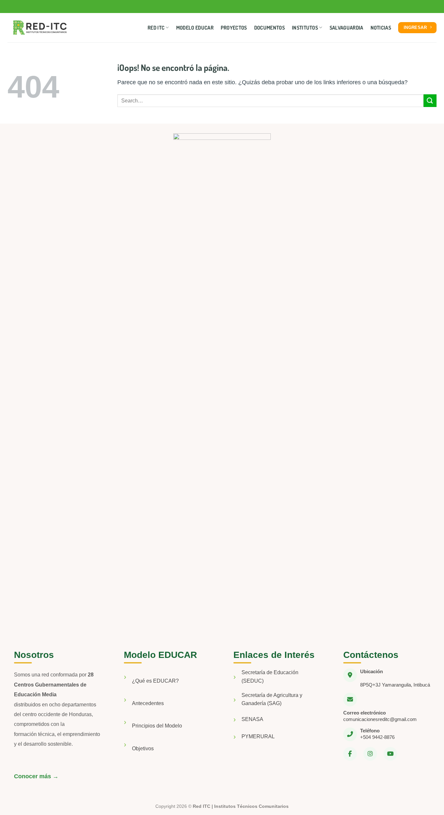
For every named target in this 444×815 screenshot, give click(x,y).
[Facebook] (350, 754)
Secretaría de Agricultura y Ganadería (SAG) (272, 699)
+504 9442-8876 (377, 737)
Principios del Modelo (157, 725)
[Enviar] (430, 100)
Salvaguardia (346, 27)
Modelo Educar (195, 27)
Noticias (381, 27)
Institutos (305, 27)
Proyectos (234, 27)
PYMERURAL (258, 736)
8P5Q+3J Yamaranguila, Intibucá (395, 685)
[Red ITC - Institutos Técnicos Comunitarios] (39, 28)
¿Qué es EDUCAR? (155, 681)
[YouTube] (390, 754)
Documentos (269, 27)
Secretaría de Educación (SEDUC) (270, 677)
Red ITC (156, 27)
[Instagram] (370, 754)
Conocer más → (36, 776)
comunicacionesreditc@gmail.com (380, 719)
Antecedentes (148, 703)
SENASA (252, 719)
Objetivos (143, 748)
